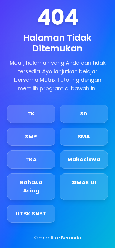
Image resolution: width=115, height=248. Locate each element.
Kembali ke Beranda (57, 237)
